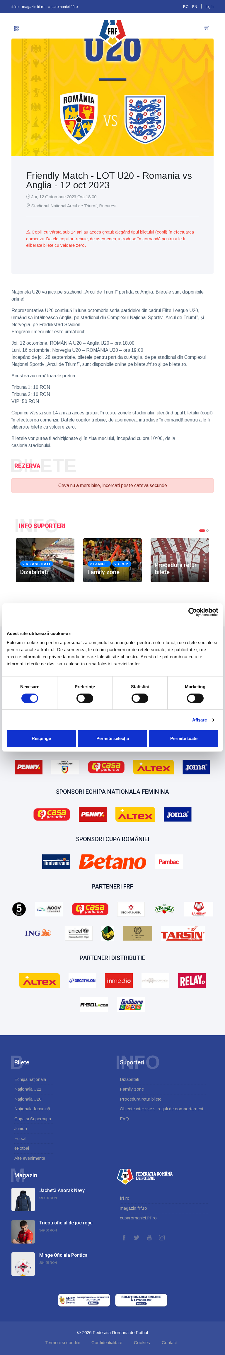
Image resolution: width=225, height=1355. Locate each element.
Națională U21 (27, 1088)
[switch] (84, 698)
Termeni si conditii (62, 1342)
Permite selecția (112, 738)
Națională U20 (27, 1098)
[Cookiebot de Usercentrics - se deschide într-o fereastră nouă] (192, 612)
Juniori (20, 1128)
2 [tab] (207, 530)
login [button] (210, 7)
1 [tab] (202, 530)
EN (194, 7)
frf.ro (14, 7)
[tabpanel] (45, 560)
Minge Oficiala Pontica (63, 1255)
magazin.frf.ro (33, 7)
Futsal (20, 1138)
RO (186, 7)
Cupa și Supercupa (32, 1118)
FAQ (124, 1118)
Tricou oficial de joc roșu (66, 1223)
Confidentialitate (106, 1342)
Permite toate (183, 738)
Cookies (142, 1342)
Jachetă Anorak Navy (62, 1190)
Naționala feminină (32, 1108)
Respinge (41, 738)
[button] (16, 29)
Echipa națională (30, 1079)
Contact (169, 1342)
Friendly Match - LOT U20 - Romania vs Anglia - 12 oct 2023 (109, 180)
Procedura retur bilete (140, 1098)
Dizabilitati (129, 1079)
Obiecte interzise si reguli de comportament (161, 1108)
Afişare (199, 719)
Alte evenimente (29, 1158)
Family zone (132, 1088)
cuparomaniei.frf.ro (63, 7)
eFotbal (21, 1148)
